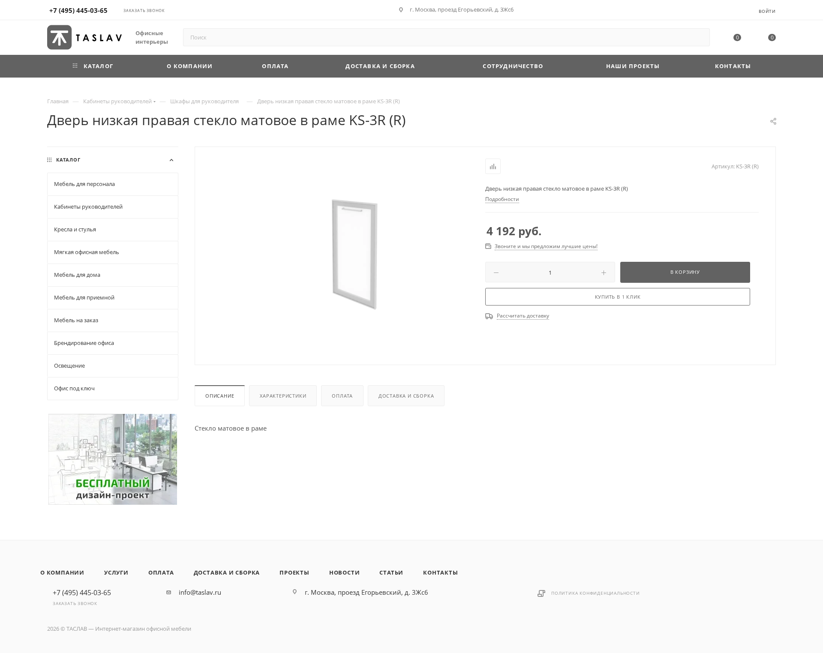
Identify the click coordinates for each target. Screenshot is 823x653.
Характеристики (283, 395)
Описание (219, 395)
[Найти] (699, 37)
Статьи (391, 572)
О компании (62, 572)
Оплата (342, 395)
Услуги (116, 572)
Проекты (294, 572)
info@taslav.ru (200, 592)
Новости (344, 572)
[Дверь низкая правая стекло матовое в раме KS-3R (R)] (354, 255)
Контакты (440, 572)
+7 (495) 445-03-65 (78, 10)
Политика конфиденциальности (595, 593)
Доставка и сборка (406, 395)
